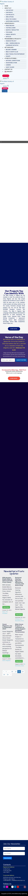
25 (7, 674)
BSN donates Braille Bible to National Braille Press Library (7, 580)
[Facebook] (4, 887)
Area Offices (10, 16)
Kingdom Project (11, 41)
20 (12, 671)
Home (6, 6)
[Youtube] (18, 887)
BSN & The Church (11, 19)
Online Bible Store (11, 62)
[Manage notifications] (25, 887)
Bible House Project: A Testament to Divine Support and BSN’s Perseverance (20, 628)
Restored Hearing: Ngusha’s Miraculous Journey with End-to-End (19, 581)
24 (4, 674)
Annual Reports (11, 34)
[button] (14, 142)
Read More (6, 607)
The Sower (9, 32)
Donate (8, 56)
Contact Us (8, 69)
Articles (8, 36)
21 (15, 671)
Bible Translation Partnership (15, 54)
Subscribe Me (7, 858)
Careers (8, 65)
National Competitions (13, 60)
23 (22, 671)
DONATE (5, 75)
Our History (9, 10)
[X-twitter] (10, 887)
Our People (9, 12)
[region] (14, 118)
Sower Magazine (6, 660)
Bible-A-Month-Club (12, 51)
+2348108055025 (7, 880)
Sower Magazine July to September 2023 (7, 626)
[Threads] (12, 887)
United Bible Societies (12, 21)
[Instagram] (7, 887)
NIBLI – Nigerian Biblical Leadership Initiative (13, 44)
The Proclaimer (10, 27)
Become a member (11, 49)
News (3, 611)
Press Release (10, 25)
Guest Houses (10, 67)
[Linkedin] (15, 887)
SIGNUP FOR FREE (21, 360)
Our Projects (10, 14)
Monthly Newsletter (12, 30)
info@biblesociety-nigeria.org (18, 880)
